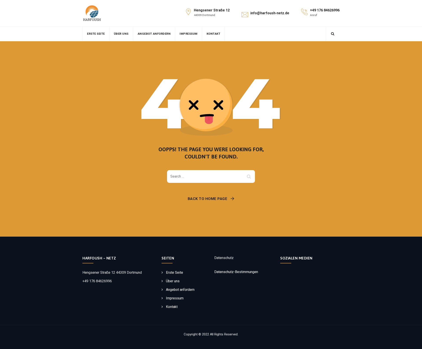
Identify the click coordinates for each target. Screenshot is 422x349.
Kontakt (213, 33)
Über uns (121, 33)
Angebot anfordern (154, 33)
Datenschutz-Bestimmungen (236, 272)
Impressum (189, 33)
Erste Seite (96, 33)
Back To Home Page (207, 198)
